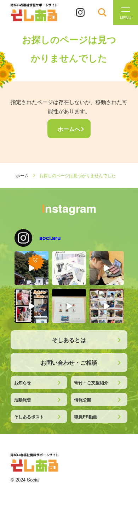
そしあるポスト (29, 416)
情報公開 (82, 399)
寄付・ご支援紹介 (91, 382)
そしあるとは (69, 340)
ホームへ (69, 129)
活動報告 (22, 399)
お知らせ (22, 382)
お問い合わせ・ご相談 (69, 362)
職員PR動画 (85, 416)
